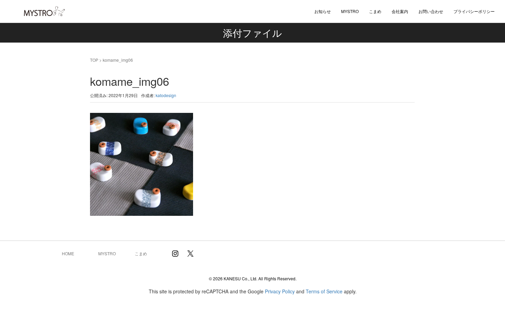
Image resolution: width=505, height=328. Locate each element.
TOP (94, 60)
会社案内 (400, 11)
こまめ (375, 11)
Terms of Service (324, 291)
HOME (68, 253)
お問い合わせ (430, 11)
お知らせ (322, 11)
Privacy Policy (280, 291)
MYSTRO (107, 253)
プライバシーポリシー (474, 11)
